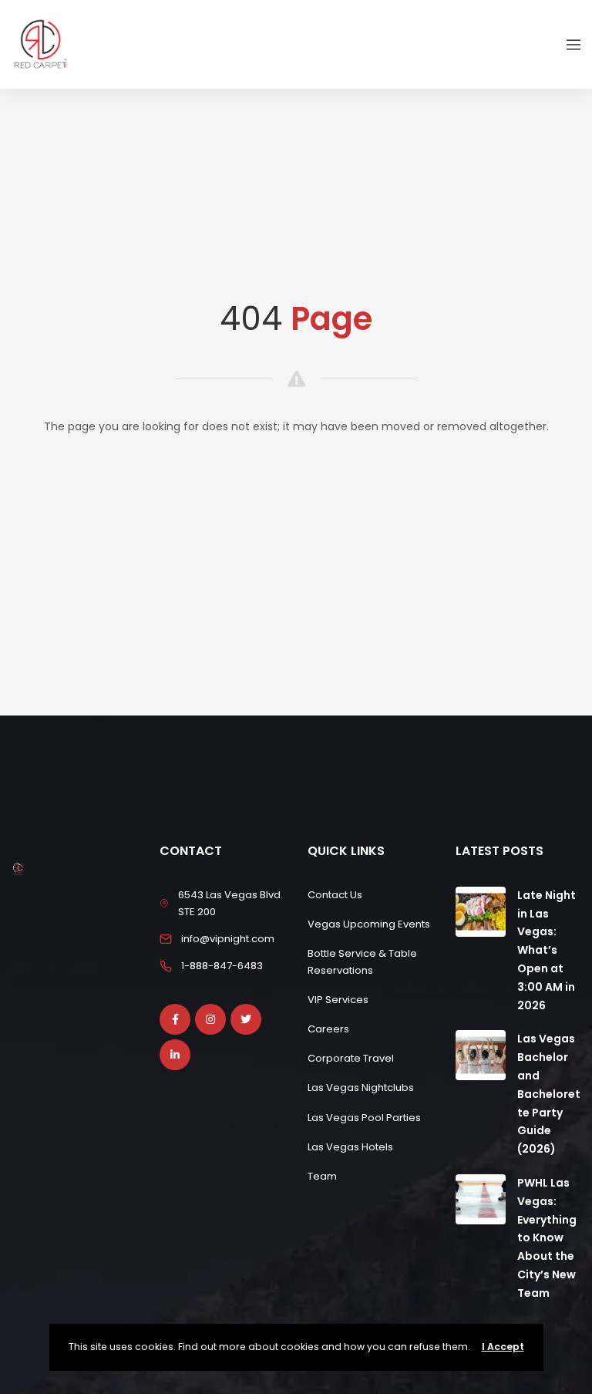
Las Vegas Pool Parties (364, 1117)
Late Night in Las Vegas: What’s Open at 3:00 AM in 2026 (546, 950)
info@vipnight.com (227, 938)
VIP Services (338, 999)
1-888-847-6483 (222, 965)
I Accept (503, 1346)
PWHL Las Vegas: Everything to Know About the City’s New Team (547, 1238)
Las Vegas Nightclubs (361, 1087)
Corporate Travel (351, 1058)
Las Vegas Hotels (350, 1147)
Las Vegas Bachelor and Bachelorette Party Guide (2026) (548, 1094)
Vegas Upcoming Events (369, 924)
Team (322, 1176)
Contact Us (335, 894)
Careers (328, 1029)
